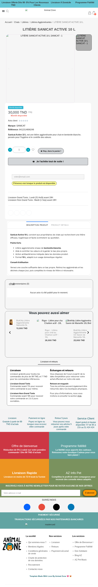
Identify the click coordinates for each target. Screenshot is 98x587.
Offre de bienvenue (24, 446)
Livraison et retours (49, 362)
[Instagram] (41, 507)
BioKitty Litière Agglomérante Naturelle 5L (23, 322)
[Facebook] (27, 507)
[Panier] (94, 12)
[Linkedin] (71, 507)
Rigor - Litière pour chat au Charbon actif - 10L (51, 333)
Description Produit (37, 225)
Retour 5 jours (61, 418)
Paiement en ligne (37, 418)
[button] (7, 11)
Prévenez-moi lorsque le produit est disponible (34, 183)
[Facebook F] (10, 213)
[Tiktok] (56, 507)
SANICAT (20, 126)
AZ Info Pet (73, 473)
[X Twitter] (29, 213)
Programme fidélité (73, 446)
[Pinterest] (23, 213)
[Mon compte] (89, 13)
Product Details (60, 225)
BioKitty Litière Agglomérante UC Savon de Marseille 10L (80, 333)
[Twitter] (17, 213)
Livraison (12, 418)
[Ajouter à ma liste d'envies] (33, 150)
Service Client (85, 418)
